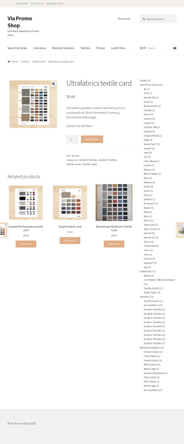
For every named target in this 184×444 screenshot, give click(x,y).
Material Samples (63, 48)
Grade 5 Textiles (108, 160)
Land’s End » (118, 48)
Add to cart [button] (26, 244)
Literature (39, 48)
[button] (53, 84)
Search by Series (17, 48)
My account (124, 18)
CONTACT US (37, 3)
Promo (100, 48)
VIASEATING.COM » (55, 3)
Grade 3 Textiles (88, 160)
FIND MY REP (22, 3)
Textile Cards (39, 61)
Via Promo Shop (20, 22)
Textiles (85, 48)
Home (15, 61)
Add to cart (92, 139)
